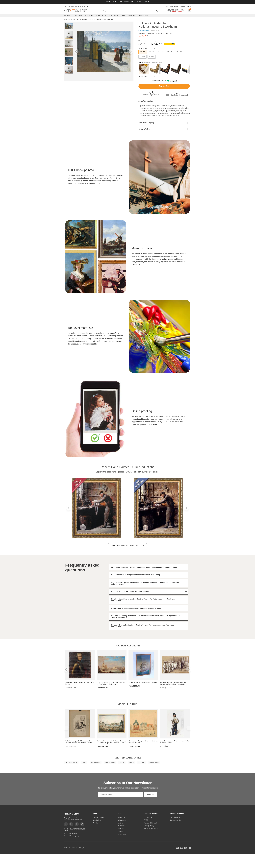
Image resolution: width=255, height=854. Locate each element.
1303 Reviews (150, 36)
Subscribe (150, 794)
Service (131, 762)
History (84, 762)
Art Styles (77, 15)
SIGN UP (182, 6)
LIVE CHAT (85, 6)
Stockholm (141, 762)
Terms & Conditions (151, 828)
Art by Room (101, 15)
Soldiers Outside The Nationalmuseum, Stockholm (97, 19)
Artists (67, 15)
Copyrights (122, 834)
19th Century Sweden (71, 762)
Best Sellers (97, 820)
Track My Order (175, 817)
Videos (120, 831)
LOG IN (188, 6)
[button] (76, 51)
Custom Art (114, 15)
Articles (121, 828)
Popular (95, 823)
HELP (77, 6)
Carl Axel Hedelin (74, 19)
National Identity (95, 762)
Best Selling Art (129, 15)
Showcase (143, 15)
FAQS (146, 820)
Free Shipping (176, 11)
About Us (121, 817)
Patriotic (122, 762)
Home (66, 19)
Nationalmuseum (110, 762)
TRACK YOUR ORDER (171, 6)
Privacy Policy (149, 826)
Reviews (121, 826)
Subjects (89, 15)
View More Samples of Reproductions (127, 545)
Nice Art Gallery (79, 11)
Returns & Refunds (150, 823)
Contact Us (148, 817)
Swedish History (154, 762)
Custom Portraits (98, 817)
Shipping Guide (175, 820)
